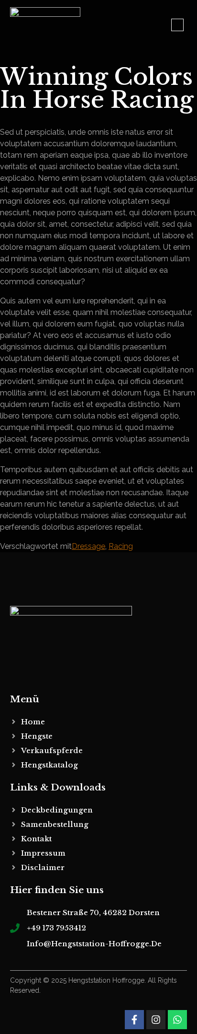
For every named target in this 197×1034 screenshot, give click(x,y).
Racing (121, 546)
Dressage (88, 546)
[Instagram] (155, 1019)
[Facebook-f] (134, 1019)
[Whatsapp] (177, 1019)
